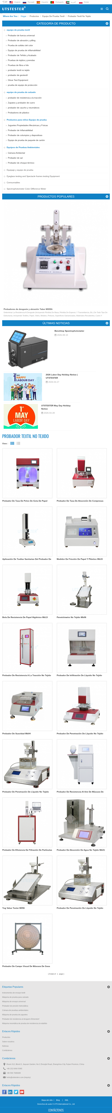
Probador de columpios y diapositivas (25, 135)
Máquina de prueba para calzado (15, 997)
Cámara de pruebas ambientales (15, 1010)
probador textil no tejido (79, 16)
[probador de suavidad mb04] (27, 706)
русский (31, 2)
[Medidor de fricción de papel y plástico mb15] (82, 531)
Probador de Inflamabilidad (20, 130)
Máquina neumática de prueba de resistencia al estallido (24, 1023)
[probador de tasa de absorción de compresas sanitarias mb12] (82, 473)
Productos (34, 16)
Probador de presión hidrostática (15, 1006)
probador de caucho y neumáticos (23, 108)
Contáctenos (7, 1050)
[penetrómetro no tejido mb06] (82, 590)
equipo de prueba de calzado (21, 92)
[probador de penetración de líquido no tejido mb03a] (82, 881)
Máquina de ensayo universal (14, 1002)
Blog (58, 1100)
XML (66, 1100)
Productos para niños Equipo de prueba (27, 120)
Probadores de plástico (18, 112)
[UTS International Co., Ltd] (14, 9)
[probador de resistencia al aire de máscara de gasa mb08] (82, 764)
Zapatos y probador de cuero (21, 103)
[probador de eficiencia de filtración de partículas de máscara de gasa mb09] (27, 822)
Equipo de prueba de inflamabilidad (24, 50)
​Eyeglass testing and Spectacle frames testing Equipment (33, 176)
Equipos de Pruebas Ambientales (23, 147)
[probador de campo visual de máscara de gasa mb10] (27, 939)
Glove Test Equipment (18, 80)
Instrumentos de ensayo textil (13, 993)
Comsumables (13, 182)
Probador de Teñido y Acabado (22, 55)
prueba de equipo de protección (22, 85)
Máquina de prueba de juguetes (15, 1015)
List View (18, 443)
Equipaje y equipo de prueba (20, 170)
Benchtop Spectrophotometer (69, 331)
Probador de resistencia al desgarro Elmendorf (20, 1019)
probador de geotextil (18, 75)
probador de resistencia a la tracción (25, 98)
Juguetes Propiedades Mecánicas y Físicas (28, 125)
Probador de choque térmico (21, 163)
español (45, 2)
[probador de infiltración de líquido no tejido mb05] (82, 648)
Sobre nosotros (8, 1042)
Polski (86, 2)
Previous (7, 241)
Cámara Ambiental (16, 153)
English (17, 2)
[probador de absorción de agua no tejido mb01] (82, 822)
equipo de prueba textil (53, 16)
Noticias (5, 1046)
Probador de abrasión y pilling (21, 40)
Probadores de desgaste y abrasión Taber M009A (28, 309)
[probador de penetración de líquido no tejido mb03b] (82, 706)
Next (105, 241)
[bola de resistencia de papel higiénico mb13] (27, 590)
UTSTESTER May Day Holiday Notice (56, 407)
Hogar (23, 16)
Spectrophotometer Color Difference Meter (26, 189)
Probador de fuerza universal (21, 35)
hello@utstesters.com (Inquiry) (19, 1077)
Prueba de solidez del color (20, 45)
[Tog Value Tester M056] (27, 881)
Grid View (12, 443)
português (59, 2)
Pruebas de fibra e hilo (18, 65)
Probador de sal (15, 158)
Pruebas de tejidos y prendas (21, 60)
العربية (73, 2)
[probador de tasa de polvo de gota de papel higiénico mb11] (27, 473)
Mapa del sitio (47, 1100)
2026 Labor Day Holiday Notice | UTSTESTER (62, 376)
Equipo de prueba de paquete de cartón (26, 140)
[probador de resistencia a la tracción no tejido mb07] (27, 648)
